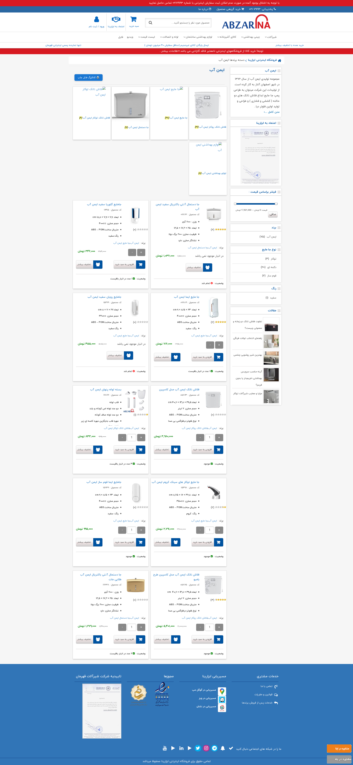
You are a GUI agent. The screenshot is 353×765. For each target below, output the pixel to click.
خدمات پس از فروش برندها (257, 703)
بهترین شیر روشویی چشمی (247, 355)
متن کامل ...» (271, 112)
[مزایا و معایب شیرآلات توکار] (271, 396)
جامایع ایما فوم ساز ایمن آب (103, 482)
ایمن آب (271, 237)
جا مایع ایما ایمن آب (186, 297)
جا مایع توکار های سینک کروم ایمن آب (175, 482)
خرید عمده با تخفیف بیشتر (290, 45)
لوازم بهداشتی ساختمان (199, 37)
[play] (190, 748)
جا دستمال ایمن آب (198, 247)
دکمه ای (271, 267)
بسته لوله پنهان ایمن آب (105, 390)
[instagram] (206, 748)
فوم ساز (271, 276)
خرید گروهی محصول (229, 9)
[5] (216, 229)
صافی (273, 214)
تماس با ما (266, 686)
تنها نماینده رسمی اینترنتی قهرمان (63, 45)
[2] (223, 229)
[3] (221, 229)
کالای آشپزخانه (228, 37)
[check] (231, 748)
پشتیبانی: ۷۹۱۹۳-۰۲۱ (261, 9)
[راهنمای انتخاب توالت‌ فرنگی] (271, 341)
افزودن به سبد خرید (124, 264)
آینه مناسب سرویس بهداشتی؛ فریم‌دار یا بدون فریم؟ (249, 378)
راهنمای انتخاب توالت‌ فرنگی (247, 338)
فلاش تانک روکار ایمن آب (195, 428)
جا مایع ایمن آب (121, 243)
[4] (218, 229)
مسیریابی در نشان (206, 706)
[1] (225, 229)
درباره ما (203, 9)
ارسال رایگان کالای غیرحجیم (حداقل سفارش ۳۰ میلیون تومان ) (176, 45)
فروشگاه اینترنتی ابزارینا (262, 60)
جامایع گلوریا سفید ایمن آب (104, 204)
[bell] (222, 748)
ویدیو (130, 37)
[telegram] (214, 748)
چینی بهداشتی (251, 37)
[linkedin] (181, 748)
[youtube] (165, 748)
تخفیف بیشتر (194, 267)
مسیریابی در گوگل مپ (204, 690)
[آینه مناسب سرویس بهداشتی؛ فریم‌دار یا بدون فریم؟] (271, 374)
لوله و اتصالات (170, 37)
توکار (273, 259)
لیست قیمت (147, 37)
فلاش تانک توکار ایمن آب (117, 428)
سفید (273, 298)
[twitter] (198, 748)
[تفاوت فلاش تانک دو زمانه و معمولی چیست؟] (271, 324)
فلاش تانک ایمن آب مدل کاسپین (179, 390)
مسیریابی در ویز (207, 698)
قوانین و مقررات (263, 694)
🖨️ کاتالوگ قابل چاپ (88, 77)
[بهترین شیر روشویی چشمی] (271, 358)
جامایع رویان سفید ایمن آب (104, 297)
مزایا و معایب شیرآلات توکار (247, 393)
